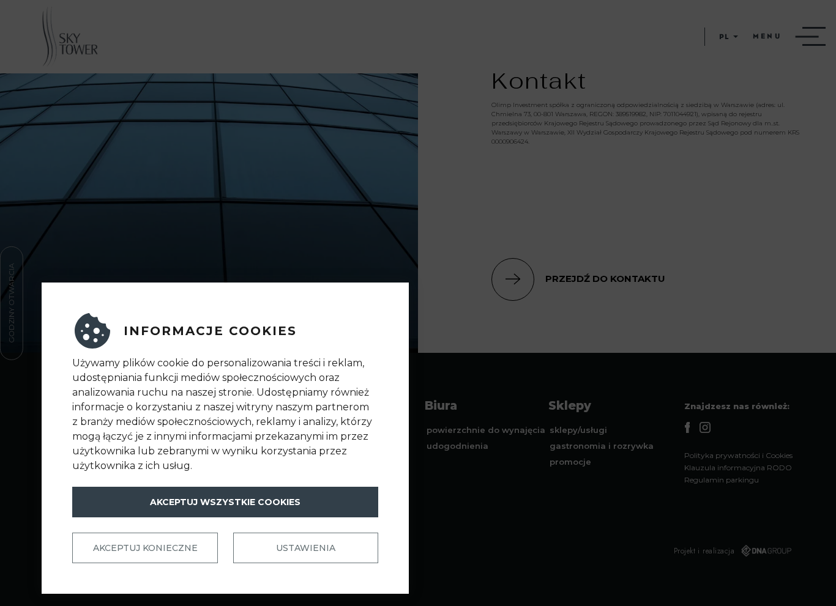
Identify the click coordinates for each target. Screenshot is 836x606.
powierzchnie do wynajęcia (486, 430)
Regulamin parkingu (721, 479)
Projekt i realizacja (704, 550)
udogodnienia (457, 446)
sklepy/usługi (578, 430)
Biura (441, 406)
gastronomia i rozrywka (602, 446)
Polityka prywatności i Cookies (738, 455)
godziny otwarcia (11, 303)
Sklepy (569, 406)
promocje (570, 462)
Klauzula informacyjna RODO (738, 467)
